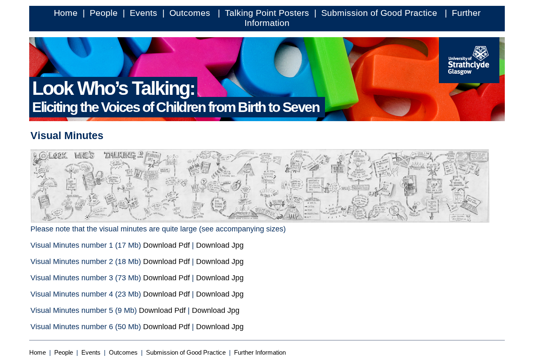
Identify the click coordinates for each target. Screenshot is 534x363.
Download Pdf (166, 245)
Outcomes (191, 13)
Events (143, 13)
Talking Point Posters (267, 13)
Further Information (260, 352)
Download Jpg (220, 245)
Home (66, 13)
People (104, 13)
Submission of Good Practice (380, 13)
